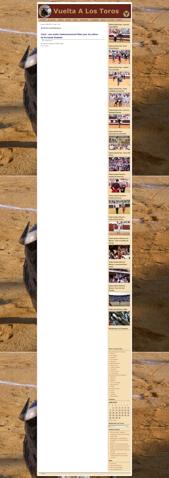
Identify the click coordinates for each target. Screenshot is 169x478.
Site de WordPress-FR (116, 469)
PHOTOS (68, 20)
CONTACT (119, 20)
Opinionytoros (114, 384)
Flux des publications (116, 465)
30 (116, 418)
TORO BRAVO (84, 20)
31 (119, 418)
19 (125, 413)
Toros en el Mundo (115, 382)
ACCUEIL (43, 20)
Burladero (113, 380)
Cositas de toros (114, 371)
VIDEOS (75, 20)
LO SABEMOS (94, 20)
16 (116, 413)
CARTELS (61, 20)
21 (110, 415)
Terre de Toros (114, 365)
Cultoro (112, 386)
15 (113, 413)
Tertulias (112, 353)
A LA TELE (111, 20)
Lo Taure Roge (114, 373)
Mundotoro (113, 377)
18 (122, 413)
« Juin (110, 420)
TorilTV (112, 392)
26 (125, 415)
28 (110, 418)
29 (113, 418)
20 (128, 413)
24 (119, 415)
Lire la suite (45, 45)
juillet (55, 24)
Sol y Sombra (113, 355)
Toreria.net (113, 361)
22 (113, 415)
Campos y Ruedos (115, 367)
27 (128, 415)
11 (122, 410)
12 (125, 410)
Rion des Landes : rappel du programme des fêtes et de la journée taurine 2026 (119, 434)
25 (122, 415)
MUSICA (103, 20)
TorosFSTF (113, 369)
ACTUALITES (52, 20)
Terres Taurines (114, 359)
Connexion (113, 463)
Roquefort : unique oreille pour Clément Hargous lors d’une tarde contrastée (119, 455)
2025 (50, 24)
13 (128, 410)
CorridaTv (113, 394)
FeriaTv (112, 390)
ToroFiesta (113, 357)
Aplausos (112, 379)
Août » (114, 420)
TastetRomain (114, 396)
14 (110, 413)
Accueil (42, 24)
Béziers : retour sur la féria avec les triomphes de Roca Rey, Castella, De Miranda (119, 450)
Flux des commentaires (116, 467)
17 (119, 413)
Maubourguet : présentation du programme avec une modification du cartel (119, 440)
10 (119, 410)
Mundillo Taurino (115, 363)
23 (116, 415)
